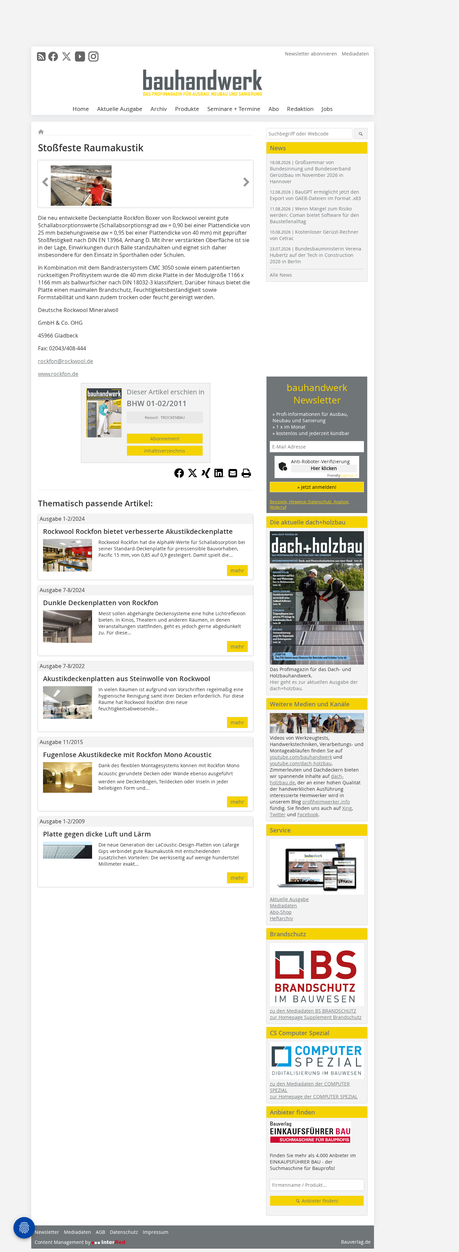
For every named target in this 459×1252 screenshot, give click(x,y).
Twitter (278, 814)
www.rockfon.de (58, 374)
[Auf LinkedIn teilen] (219, 476)
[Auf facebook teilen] (179, 476)
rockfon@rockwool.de (65, 361)
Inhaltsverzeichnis (164, 450)
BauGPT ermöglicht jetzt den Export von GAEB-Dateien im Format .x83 (315, 195)
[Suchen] (360, 133)
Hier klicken (324, 468)
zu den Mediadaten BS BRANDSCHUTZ (313, 1011)
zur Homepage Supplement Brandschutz (316, 1017)
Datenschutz (124, 1232)
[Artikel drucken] (246, 473)
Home (81, 109)
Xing (347, 808)
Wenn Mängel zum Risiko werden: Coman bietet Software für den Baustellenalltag (314, 215)
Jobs (327, 109)
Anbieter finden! (319, 1201)
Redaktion (300, 109)
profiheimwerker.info (326, 801)
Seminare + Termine (233, 109)
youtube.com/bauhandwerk (301, 757)
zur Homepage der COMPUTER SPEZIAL (314, 1096)
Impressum (155, 1232)
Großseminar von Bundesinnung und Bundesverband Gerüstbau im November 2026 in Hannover (310, 172)
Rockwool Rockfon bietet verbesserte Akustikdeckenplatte (138, 531)
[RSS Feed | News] (41, 56)
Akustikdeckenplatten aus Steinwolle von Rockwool (126, 678)
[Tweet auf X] (192, 476)
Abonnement (164, 438)
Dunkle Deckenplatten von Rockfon (100, 602)
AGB (100, 1232)
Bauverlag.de (356, 1242)
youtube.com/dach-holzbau (301, 763)
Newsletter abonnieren (311, 53)
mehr (237, 570)
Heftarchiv (281, 918)
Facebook (307, 814)
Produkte (187, 109)
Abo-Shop (281, 912)
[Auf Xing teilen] (206, 476)
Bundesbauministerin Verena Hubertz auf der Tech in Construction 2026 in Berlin (315, 255)
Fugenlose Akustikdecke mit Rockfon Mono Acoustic (127, 754)
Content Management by (63, 1242)
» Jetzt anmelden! (316, 487)
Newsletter (47, 1232)
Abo (273, 109)
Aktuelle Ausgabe (119, 109)
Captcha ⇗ (342, 475)
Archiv (159, 109)
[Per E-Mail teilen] (233, 473)
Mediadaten (355, 53)
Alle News (281, 275)
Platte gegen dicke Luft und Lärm (97, 833)
